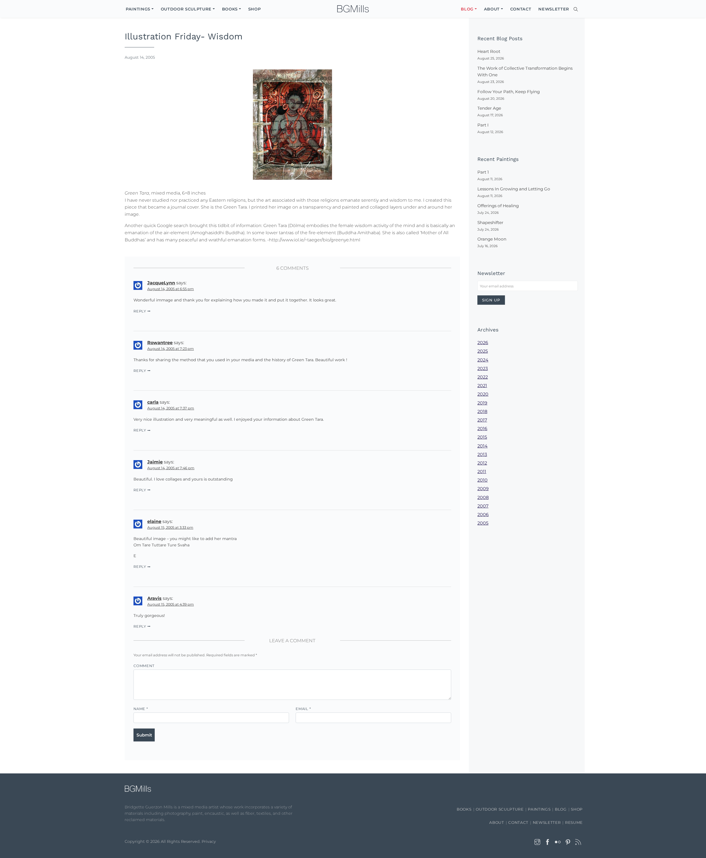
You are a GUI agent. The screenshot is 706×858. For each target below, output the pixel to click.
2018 (482, 411)
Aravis (154, 598)
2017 (482, 420)
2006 (483, 514)
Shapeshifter (490, 222)
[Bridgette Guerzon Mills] (353, 9)
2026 (482, 342)
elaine (154, 521)
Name (140, 709)
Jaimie (155, 462)
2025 (482, 351)
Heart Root (488, 51)
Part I (483, 125)
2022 (482, 377)
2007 (482, 506)
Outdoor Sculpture (499, 809)
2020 (482, 394)
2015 (482, 437)
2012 (482, 463)
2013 (482, 454)
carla (153, 402)
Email (303, 709)
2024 (482, 360)
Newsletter (547, 822)
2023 (482, 368)
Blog (561, 809)
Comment (143, 666)
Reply (139, 311)
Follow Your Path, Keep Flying (508, 91)
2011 (481, 471)
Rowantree (160, 342)
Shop (577, 809)
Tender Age (489, 108)
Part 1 (483, 172)
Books (464, 809)
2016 (482, 428)
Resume (574, 822)
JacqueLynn (161, 282)
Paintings (539, 809)
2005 (482, 523)
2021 (482, 385)
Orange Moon (491, 239)
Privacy (209, 841)
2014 (482, 446)
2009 (483, 488)
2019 (482, 403)
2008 (483, 497)
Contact (518, 822)
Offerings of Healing (498, 205)
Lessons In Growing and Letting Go (513, 188)
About (496, 822)
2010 (482, 480)
